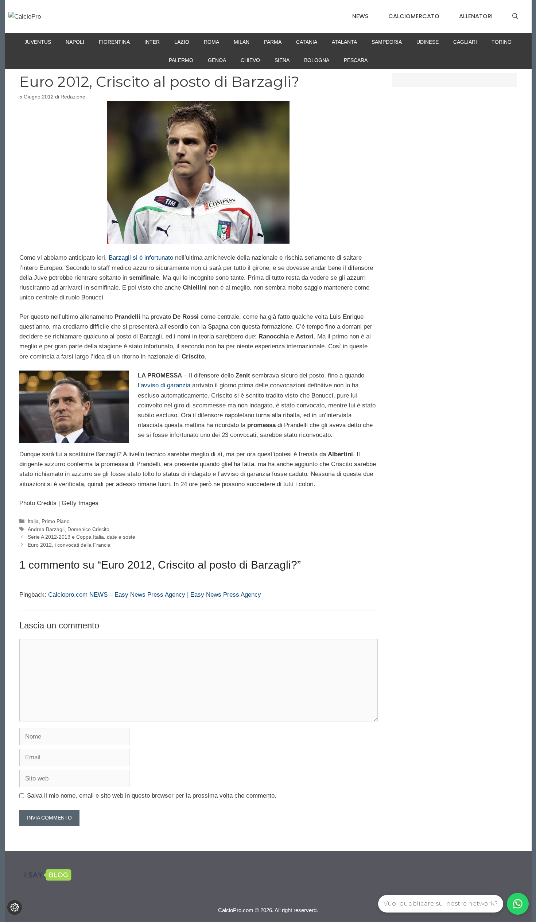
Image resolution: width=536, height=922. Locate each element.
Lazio (181, 42)
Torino (502, 42)
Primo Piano (56, 521)
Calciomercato (413, 16)
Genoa (217, 60)
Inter (152, 42)
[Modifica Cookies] (14, 907)
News (360, 16)
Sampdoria (387, 42)
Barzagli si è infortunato (141, 257)
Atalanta (344, 42)
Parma (272, 42)
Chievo (250, 60)
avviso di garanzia (165, 385)
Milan (241, 42)
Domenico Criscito (88, 529)
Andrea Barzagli (46, 529)
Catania (306, 42)
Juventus (37, 42)
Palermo (181, 60)
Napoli (75, 42)
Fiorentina (114, 42)
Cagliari (465, 42)
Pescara (356, 60)
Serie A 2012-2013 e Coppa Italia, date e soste (81, 537)
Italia (33, 521)
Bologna (316, 60)
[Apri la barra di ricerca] (515, 16)
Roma (211, 42)
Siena (282, 60)
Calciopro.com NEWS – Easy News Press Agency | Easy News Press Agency (154, 594)
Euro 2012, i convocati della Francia (69, 545)
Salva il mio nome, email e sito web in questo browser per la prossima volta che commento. (151, 795)
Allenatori (476, 16)
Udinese (427, 42)
